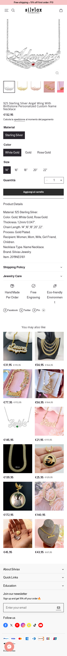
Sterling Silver (14, 135)
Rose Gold (44, 152)
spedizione (19, 119)
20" (35, 170)
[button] (6, 10)
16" (16, 170)
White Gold (12, 152)
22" (45, 170)
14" (7, 170)
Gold (28, 152)
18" (25, 170)
